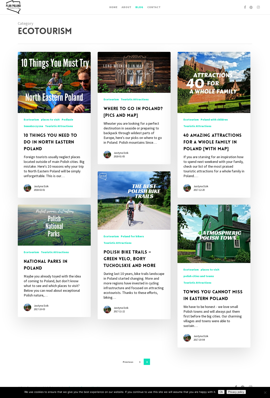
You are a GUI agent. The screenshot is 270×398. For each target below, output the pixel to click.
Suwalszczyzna (33, 126)
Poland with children (214, 119)
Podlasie (67, 119)
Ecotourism (31, 119)
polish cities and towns (198, 276)
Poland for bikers (132, 236)
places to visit (50, 119)
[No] (265, 392)
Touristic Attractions (59, 126)
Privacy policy (236, 391)
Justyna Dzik (41, 186)
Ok (221, 391)
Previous (128, 361)
